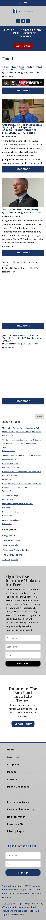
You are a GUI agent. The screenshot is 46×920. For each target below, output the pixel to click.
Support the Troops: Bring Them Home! (17, 504)
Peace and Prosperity (20, 809)
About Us (13, 756)
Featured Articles (10, 136)
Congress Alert (9, 535)
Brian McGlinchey (13, 133)
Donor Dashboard (18, 786)
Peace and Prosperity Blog (16, 549)
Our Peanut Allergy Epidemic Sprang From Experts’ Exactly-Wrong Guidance (22, 127)
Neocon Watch (10, 545)
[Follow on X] (23, 21)
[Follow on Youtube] (28, 21)
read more (23, 90)
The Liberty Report (12, 554)
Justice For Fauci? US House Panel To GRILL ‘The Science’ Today (22, 338)
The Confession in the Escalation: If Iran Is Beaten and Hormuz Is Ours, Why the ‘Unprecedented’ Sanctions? (21, 443)
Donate (11, 771)
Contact (12, 779)
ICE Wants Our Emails (10, 463)
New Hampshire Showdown (13, 512)
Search (39, 416)
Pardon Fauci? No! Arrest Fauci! (19, 264)
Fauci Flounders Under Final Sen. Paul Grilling (22, 68)
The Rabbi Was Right (10, 495)
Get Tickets (23, 45)
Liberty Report (16, 831)
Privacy (6, 903)
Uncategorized (10, 559)
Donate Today (23, 723)
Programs (13, 764)
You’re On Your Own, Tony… (21, 209)
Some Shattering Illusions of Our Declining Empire (21, 455)
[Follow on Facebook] (18, 21)
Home (10, 749)
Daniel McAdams (12, 72)
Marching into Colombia (11, 520)
